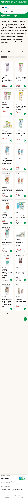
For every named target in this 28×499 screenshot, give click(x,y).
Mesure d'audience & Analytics (8, 492)
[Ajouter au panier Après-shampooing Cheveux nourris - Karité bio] (25, 114)
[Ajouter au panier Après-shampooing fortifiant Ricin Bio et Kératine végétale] (11, 280)
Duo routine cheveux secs (19, 189)
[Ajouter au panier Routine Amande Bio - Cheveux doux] (11, 114)
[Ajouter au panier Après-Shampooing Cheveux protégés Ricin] (11, 86)
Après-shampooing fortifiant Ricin (7, 243)
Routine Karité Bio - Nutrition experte (7, 134)
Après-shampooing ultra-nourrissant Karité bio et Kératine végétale (7, 302)
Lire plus (3, 45)
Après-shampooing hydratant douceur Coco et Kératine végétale (7, 162)
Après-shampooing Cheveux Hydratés (21, 134)
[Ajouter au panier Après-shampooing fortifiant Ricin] (11, 251)
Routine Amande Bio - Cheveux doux (7, 106)
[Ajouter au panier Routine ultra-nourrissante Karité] (25, 309)
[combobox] (14, 12)
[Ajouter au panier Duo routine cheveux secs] (25, 196)
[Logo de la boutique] (7, 7)
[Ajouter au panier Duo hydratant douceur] (25, 169)
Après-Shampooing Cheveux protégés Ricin (7, 79)
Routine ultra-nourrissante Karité (21, 300)
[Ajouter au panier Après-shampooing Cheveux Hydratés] (25, 141)
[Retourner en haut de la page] (25, 319)
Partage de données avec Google (8, 490)
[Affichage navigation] (3, 7)
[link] (19, 7)
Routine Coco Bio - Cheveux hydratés (20, 216)
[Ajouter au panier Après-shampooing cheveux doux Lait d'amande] (25, 86)
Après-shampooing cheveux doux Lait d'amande (21, 79)
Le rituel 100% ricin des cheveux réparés (20, 244)
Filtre (3, 57)
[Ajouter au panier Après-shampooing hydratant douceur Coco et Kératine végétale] (11, 169)
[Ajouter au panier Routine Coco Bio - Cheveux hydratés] (25, 223)
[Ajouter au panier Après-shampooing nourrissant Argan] (11, 196)
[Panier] (25, 7)
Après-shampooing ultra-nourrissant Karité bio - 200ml (21, 272)
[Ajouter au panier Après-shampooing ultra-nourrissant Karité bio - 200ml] (25, 280)
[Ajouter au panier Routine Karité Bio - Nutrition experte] (11, 141)
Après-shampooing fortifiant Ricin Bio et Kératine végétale (7, 273)
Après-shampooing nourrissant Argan (7, 189)
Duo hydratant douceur (19, 159)
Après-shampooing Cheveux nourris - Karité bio (21, 107)
